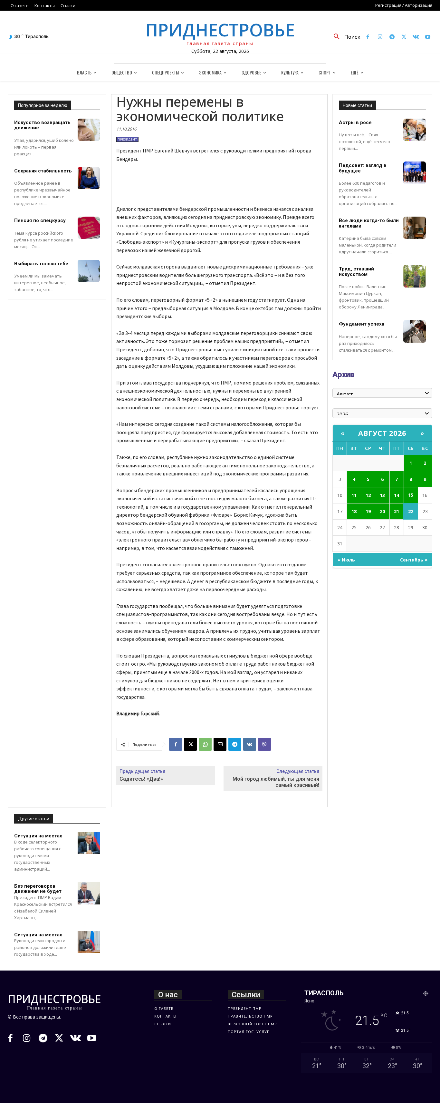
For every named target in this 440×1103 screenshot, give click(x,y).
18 (354, 511)
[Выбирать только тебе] (89, 271)
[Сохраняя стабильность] (89, 178)
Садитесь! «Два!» (141, 779)
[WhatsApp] (205, 744)
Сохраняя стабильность (43, 171)
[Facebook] (368, 37)
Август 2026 (382, 433)
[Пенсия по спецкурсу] (89, 228)
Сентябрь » (413, 560)
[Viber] (264, 744)
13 (382, 495)
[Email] (220, 744)
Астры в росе (355, 122)
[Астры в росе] (414, 130)
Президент (127, 139)
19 (368, 511)
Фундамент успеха (361, 324)
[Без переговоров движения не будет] (89, 893)
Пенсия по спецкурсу (40, 220)
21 (396, 511)
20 (382, 511)
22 (410, 511)
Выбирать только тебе (41, 264)
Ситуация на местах (38, 836)
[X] (403, 37)
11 (354, 495)
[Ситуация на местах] (89, 843)
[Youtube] (428, 37)
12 (368, 495)
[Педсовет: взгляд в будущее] (414, 172)
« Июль (346, 560)
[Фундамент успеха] (414, 331)
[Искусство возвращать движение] (89, 130)
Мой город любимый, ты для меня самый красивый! (276, 782)
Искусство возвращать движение (42, 125)
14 (396, 495)
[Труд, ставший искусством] (414, 276)
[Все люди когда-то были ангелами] (414, 228)
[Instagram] (380, 37)
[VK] (249, 744)
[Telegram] (391, 37)
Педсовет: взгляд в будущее (363, 168)
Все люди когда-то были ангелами (369, 223)
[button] (344, 36)
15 (410, 495)
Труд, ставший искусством (356, 271)
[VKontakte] (416, 37)
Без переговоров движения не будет (38, 888)
